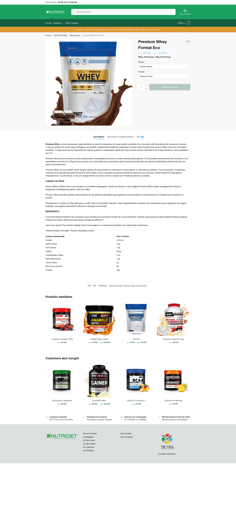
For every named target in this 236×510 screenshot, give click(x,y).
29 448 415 (62, 2)
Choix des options (62, 348)
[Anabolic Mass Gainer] (99, 319)
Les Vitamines (89, 447)
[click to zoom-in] (89, 82)
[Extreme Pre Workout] (189, 41)
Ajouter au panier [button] (62, 409)
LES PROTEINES (60, 35)
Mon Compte (185, 14)
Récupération (75, 35)
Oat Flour (136, 339)
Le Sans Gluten (89, 444)
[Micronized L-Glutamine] (186, 41)
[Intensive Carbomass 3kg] (173, 319)
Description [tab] (98, 137)
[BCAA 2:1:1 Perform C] (136, 380)
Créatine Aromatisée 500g (62, 339)
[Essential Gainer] (99, 380)
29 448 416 (72, 2)
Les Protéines (88, 450)
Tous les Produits (90, 433)
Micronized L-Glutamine (62, 401)
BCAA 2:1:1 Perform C (136, 401)
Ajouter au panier (170, 87)
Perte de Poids (129, 286)
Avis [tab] (140, 137)
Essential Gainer (99, 401)
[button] (146, 85)
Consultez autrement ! (167, 454)
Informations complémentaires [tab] (120, 137)
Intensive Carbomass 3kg (173, 339)
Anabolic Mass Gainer (99, 339)
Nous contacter (127, 437)
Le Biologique (88, 437)
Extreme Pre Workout (173, 401)
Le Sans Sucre (89, 440)
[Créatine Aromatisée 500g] (62, 319)
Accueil (48, 35)
